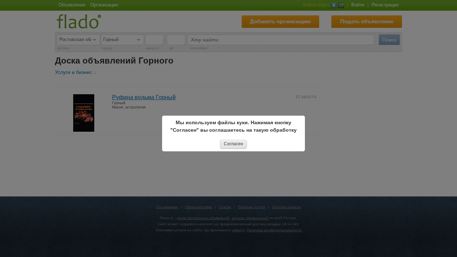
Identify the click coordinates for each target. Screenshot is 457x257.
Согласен (233, 143)
